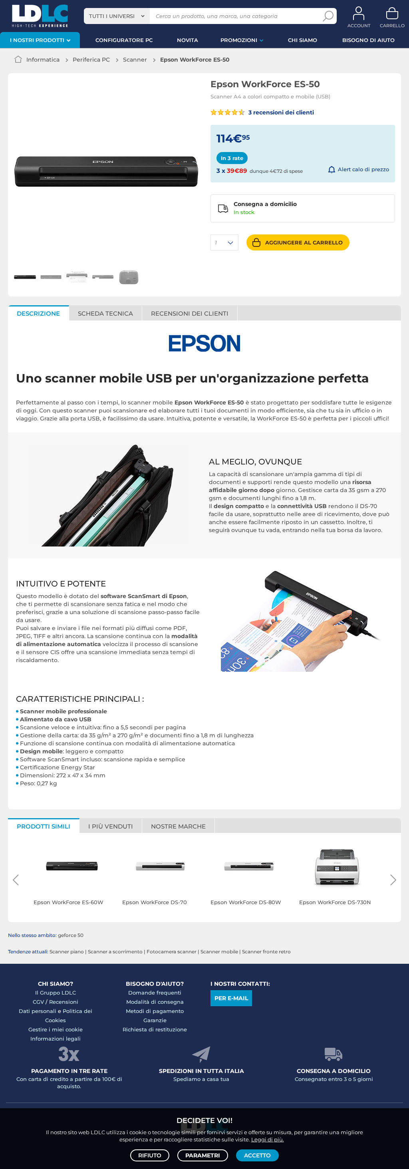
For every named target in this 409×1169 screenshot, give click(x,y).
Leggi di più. (267, 1139)
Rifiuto (149, 1155)
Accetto (257, 1155)
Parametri (202, 1155)
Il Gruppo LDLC (55, 992)
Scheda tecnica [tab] (105, 313)
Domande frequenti (154, 992)
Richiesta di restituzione (155, 1029)
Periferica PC (91, 59)
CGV (38, 1002)
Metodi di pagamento (155, 1011)
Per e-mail (231, 998)
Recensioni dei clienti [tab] (189, 313)
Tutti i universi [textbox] (112, 16)
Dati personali (37, 1011)
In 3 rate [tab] (232, 158)
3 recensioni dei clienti (280, 112)
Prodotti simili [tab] (43, 826)
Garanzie (155, 1020)
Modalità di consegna (155, 1002)
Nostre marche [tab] (178, 826)
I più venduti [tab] (110, 826)
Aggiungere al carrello (304, 242)
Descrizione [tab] (38, 313)
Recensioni (63, 1002)
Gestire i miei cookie (55, 1029)
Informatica (43, 59)
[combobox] (117, 16)
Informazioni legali (55, 1038)
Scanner (135, 59)
